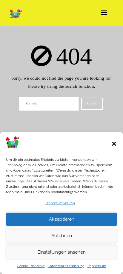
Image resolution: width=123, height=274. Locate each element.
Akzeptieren (61, 219)
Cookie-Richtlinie (31, 266)
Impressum (96, 266)
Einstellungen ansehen (62, 252)
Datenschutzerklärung (66, 266)
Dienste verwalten (60, 203)
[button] (114, 144)
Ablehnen (61, 235)
